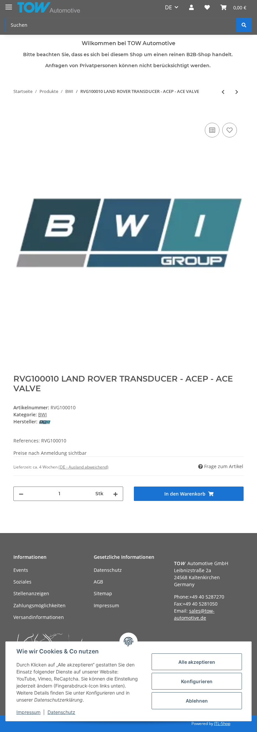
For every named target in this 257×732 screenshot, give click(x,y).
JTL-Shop (222, 723)
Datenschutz (108, 570)
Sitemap (103, 593)
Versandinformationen (38, 617)
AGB (98, 582)
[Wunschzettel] (207, 7)
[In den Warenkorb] (18, 113)
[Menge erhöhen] (115, 494)
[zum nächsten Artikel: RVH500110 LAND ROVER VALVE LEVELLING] (237, 92)
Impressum (106, 605)
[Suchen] (244, 25)
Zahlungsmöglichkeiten (39, 605)
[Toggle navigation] (8, 4)
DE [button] (168, 7)
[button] (191, 7)
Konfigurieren (196, 681)
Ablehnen (197, 701)
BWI (42, 414)
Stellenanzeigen (31, 593)
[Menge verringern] (21, 494)
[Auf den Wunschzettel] (229, 130)
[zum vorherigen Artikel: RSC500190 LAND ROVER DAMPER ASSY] (223, 92)
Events (20, 570)
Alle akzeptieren (196, 662)
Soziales (22, 582)
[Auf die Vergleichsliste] (212, 130)
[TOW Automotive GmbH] (48, 7)
